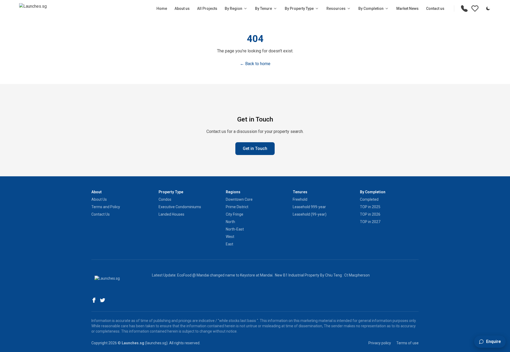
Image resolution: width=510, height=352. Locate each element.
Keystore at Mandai (256, 275)
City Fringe (234, 214)
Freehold (300, 199)
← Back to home (255, 63)
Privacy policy (379, 343)
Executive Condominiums (180, 207)
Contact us (435, 8)
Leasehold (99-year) (309, 214)
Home (161, 8)
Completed (369, 199)
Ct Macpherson (357, 275)
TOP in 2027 (370, 222)
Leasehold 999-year (309, 207)
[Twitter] (102, 300)
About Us (99, 199)
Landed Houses (171, 214)
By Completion (371, 8)
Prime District (237, 207)
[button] (490, 342)
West (230, 236)
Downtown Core (239, 199)
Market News (407, 8)
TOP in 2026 (370, 214)
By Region (233, 8)
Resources (336, 8)
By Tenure (263, 8)
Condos (165, 199)
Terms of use (407, 343)
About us (182, 8)
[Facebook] (94, 300)
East (229, 244)
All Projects (207, 8)
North (230, 222)
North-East (235, 229)
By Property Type (299, 8)
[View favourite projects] (475, 8)
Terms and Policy (105, 207)
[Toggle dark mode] (488, 8)
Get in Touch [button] (255, 148)
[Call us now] (464, 8)
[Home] (33, 8)
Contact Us (100, 214)
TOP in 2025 (370, 207)
